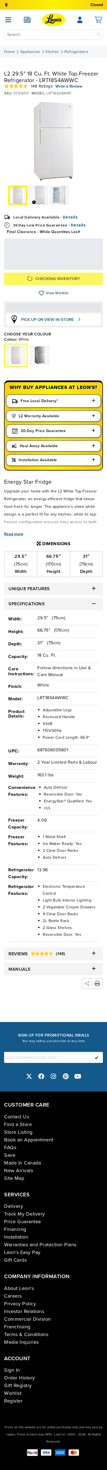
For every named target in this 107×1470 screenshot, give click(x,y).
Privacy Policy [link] (20, 1303)
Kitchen (52, 52)
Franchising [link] (17, 1326)
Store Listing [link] (18, 1132)
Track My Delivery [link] (24, 1213)
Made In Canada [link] (22, 1162)
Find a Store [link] (18, 1124)
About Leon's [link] (19, 1288)
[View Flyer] (27, 20)
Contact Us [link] (16, 1116)
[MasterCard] (73, 1452)
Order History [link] (19, 1377)
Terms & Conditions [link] (26, 1334)
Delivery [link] (13, 1206)
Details (70, 217)
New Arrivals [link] (18, 1170)
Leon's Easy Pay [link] (22, 1252)
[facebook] (41, 1076)
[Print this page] (97, 984)
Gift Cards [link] (15, 1260)
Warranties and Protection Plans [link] (40, 1244)
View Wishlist (41, 293)
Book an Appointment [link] (29, 1139)
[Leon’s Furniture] (53, 20)
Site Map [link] (14, 1178)
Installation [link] (16, 1237)
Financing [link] (15, 1229)
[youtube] (77, 1076)
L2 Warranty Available (39, 416)
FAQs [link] (10, 1147)
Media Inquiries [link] (21, 1342)
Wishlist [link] (12, 1393)
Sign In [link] (12, 1370)
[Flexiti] (32, 1452)
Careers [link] (13, 1296)
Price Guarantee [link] (22, 1221)
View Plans (83, 266)
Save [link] (9, 1155)
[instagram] (53, 1076)
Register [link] (13, 1400)
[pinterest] (65, 1076)
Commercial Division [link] (27, 1319)
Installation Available (38, 460)
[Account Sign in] (80, 20)
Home (9, 52)
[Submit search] (99, 34)
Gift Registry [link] (18, 1385)
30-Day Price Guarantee (43, 431)
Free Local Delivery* (39, 401)
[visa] (46, 1452)
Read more (13, 534)
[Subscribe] (97, 1057)
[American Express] (60, 1452)
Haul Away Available (39, 446)
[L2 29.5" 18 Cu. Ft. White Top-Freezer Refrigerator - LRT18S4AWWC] (39, 355)
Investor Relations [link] (24, 1311)
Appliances (30, 52)
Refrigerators (76, 52)
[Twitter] (29, 1076)
